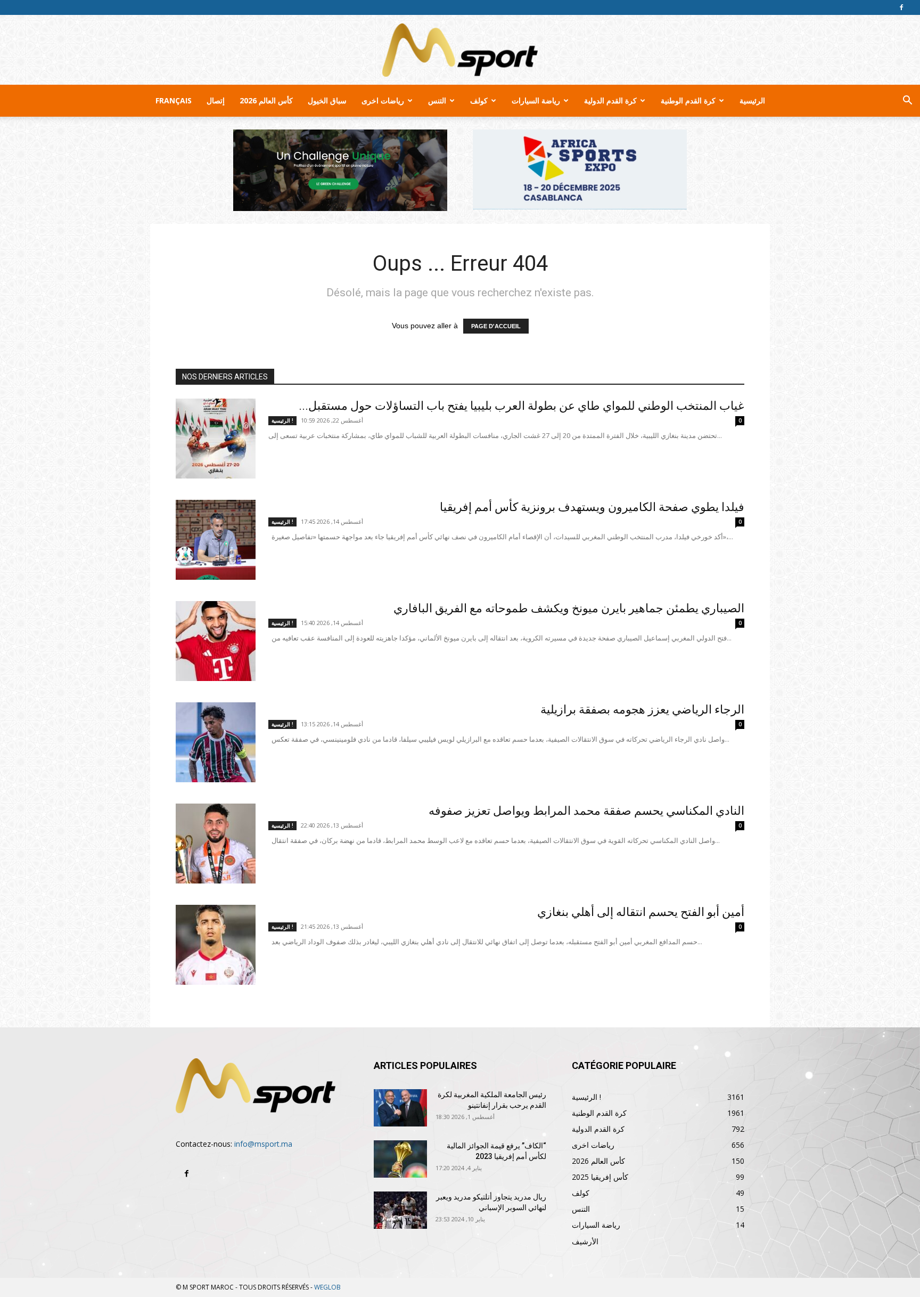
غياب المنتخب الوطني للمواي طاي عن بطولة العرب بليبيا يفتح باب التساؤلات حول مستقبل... (521, 405)
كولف (479, 100)
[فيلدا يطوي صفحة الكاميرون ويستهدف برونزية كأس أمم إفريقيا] (216, 540)
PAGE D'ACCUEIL (496, 326)
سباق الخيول (327, 100)
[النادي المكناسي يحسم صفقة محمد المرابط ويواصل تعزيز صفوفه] (216, 843)
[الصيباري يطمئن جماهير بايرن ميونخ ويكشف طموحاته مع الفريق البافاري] (216, 641)
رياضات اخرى (383, 100)
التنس (437, 100)
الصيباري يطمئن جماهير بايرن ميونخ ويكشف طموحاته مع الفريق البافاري (568, 608)
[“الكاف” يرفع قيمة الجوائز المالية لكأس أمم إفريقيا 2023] (400, 1159)
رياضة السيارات (536, 100)
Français (173, 100)
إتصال (216, 100)
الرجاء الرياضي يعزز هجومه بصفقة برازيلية (642, 709)
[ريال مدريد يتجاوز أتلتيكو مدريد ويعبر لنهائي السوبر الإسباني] (400, 1210)
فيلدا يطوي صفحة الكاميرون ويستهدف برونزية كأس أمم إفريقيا (592, 507)
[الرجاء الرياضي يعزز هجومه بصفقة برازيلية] (216, 742)
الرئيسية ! (282, 420)
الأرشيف (585, 1241)
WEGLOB (327, 1287)
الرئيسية (752, 100)
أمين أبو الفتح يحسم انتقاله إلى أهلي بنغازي (640, 912)
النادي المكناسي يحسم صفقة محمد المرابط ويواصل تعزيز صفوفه (586, 810)
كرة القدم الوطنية (688, 100)
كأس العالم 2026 (266, 100)
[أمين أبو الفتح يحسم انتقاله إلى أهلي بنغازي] (216, 945)
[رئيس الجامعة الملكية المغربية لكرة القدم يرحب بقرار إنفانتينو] (400, 1107)
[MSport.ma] (460, 50)
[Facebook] (901, 7)
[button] (907, 101)
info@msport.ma (263, 1144)
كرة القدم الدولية (610, 100)
